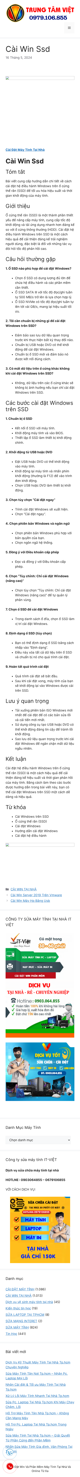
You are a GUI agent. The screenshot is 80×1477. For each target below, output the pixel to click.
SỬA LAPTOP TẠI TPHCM (25, 1315)
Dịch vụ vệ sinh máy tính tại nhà (29, 1302)
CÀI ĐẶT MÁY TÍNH (20, 1289)
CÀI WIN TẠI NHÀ (24, 889)
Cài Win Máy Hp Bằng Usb (30, 901)
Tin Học (11, 1334)
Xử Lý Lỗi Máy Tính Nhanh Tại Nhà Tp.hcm (37, 1396)
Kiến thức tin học (18, 1308)
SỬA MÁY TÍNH (17, 1327)
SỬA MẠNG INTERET (21, 1321)
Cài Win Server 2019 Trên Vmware (36, 895)
